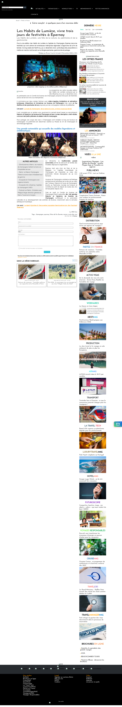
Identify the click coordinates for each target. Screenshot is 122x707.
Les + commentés (97, 29)
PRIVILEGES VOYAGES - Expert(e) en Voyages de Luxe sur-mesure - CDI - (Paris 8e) (92, 135)
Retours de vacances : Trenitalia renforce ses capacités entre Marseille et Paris (31, 283)
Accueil (17, 20)
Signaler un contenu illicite (64, 677)
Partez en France (25, 20)
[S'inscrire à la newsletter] (118, 424)
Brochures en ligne (29, 679)
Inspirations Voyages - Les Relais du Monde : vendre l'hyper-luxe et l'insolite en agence (92, 164)
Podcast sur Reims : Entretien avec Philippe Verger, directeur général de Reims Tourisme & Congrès (30, 192)
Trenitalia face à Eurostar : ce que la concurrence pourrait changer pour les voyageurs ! (92, 402)
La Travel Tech (28, 685)
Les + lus (87, 29)
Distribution (92, 221)
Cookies (57, 682)
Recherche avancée (7, 9)
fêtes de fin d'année (56, 214)
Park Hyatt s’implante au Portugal (91, 455)
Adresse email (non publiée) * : (25, 226)
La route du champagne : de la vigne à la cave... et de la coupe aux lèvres (48, 109)
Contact (89, 677)
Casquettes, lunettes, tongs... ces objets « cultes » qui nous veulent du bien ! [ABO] (92, 507)
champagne (39, 214)
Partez (92, 247)
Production (92, 343)
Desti (93, 317)
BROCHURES (93, 644)
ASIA (83, 653)
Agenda (89, 680)
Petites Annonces (102, 8)
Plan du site (59, 679)
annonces (93, 131)
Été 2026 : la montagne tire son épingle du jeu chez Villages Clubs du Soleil (62, 283)
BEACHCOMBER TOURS (90, 656)
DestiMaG (26, 682)
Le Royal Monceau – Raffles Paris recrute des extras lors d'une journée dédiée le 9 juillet (92, 591)
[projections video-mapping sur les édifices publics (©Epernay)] (47, 55)
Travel (93, 587)
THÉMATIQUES (53, 8)
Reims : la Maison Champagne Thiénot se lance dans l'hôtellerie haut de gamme (30, 174)
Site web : (20, 230)
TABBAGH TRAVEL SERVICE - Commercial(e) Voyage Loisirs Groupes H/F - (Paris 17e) (90, 141)
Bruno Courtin (50, 53)
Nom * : (20, 222)
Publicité (89, 679)
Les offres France (93, 59)
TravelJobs (27, 690)
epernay (46, 214)
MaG (93, 452)
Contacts (34, 14)
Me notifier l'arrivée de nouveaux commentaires (31, 248)
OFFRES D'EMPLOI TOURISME (87, 138)
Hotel (92, 476)
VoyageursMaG (28, 693)
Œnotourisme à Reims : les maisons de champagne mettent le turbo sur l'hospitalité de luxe (30, 167)
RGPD (57, 680)
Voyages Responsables (31, 695)
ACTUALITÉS (40, 8)
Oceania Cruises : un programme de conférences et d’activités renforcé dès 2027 (92, 46)
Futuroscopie (92, 503)
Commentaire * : (22, 234)
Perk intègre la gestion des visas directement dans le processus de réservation (91, 620)
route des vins (72, 214)
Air (93, 372)
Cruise (92, 559)
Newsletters (68, 8)
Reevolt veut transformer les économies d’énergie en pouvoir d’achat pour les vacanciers (90, 535)
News (82, 29)
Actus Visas (92, 275)
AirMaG (26, 677)
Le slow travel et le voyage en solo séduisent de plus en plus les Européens (92, 348)
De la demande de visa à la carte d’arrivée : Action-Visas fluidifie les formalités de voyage (91, 280)
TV (77, 8)
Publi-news (93, 171)
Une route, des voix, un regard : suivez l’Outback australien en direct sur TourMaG (93, 103)
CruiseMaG (27, 680)
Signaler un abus (22, 257)
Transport (93, 398)
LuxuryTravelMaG (29, 687)
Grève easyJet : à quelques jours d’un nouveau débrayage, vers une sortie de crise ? (53, 23)
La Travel (92, 426)
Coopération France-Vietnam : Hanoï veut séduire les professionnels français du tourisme (92, 197)
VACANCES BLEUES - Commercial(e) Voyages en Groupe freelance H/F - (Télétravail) (92, 148)
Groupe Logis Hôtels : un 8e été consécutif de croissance (90, 34)
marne (65, 214)
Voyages (92, 531)
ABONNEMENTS (86, 8)
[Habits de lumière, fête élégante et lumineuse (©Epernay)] (47, 133)
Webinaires (93, 303)
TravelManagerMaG (30, 691)
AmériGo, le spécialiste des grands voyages (90, 649)
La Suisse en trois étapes (88, 306)
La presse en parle (93, 682)
